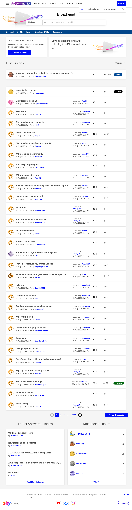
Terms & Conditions (44, 495)
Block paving (22, 404)
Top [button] (127, 495)
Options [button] (118, 63)
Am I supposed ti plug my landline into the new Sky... (34, 463)
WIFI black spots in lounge (29, 382)
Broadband (66, 14)
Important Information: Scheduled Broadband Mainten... (43, 73)
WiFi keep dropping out (27, 164)
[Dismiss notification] (123, 9)
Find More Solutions (35, 482)
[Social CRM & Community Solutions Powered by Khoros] (123, 503)
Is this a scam (29, 90)
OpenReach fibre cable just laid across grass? (38, 359)
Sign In (121, 4)
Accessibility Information (79, 495)
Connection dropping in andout (31, 327)
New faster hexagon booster (22, 443)
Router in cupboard (25, 132)
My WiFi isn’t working (26, 295)
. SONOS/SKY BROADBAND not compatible (29, 453)
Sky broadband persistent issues (32, 143)
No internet (13, 473)
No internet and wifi (25, 231)
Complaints (93, 495)
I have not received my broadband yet (34, 264)
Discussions (40, 3)
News (53, 3)
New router (21, 111)
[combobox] (71, 22)
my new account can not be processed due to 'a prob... (43, 186)
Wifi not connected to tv (27, 175)
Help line (20, 285)
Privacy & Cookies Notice (61, 495)
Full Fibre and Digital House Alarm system (36, 252)
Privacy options (31, 495)
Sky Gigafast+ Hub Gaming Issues (32, 370)
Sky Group (30, 497)
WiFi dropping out (24, 317)
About (70, 3)
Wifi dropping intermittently (29, 154)
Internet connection (25, 241)
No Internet (21, 207)
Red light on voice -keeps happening (34, 306)
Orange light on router (27, 349)
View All (96, 482)
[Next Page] (80, 415)
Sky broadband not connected (30, 122)
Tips (61, 3)
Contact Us (102, 495)
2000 (74, 415)
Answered (118, 383)
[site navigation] (7, 4)
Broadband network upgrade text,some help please (41, 274)
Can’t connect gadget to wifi (29, 196)
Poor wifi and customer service (31, 219)
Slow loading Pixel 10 (26, 101)
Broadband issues (24, 392)
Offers (79, 3)
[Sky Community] (21, 3)
